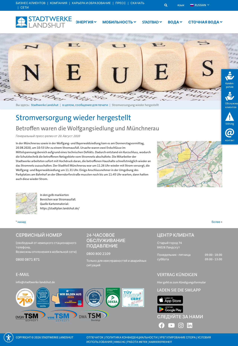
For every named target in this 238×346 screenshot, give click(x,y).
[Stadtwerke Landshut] (44, 22)
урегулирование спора (177, 337)
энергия (85, 22)
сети (24, 7)
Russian (200, 5)
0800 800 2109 (98, 253)
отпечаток (95, 337)
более (216, 222)
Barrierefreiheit (160, 342)
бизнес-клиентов (30, 3)
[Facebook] (161, 327)
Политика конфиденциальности (131, 337)
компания (58, 3)
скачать (137, 3)
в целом (68, 105)
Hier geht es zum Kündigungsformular (181, 282)
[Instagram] (181, 327)
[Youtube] (171, 327)
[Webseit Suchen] (166, 5)
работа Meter (137, 342)
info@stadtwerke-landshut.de (35, 282)
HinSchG (119, 342)
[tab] (229, 80)
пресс (120, 3)
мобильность (118, 22)
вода (174, 22)
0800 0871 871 (28, 259)
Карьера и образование (91, 3)
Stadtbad (151, 22)
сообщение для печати (91, 105)
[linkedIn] (190, 327)
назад (21, 222)
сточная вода (204, 22)
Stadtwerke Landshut (44, 105)
